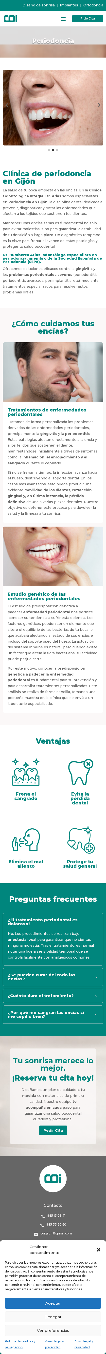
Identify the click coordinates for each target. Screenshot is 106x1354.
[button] (98, 1249)
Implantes (69, 5)
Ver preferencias (53, 1330)
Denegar (53, 1316)
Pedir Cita (53, 1130)
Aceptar (53, 1303)
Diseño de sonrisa (38, 5)
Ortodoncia (93, 5)
